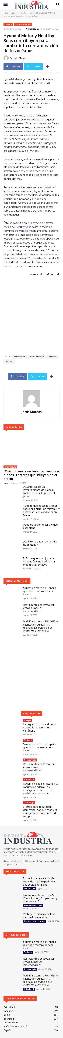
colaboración (19, 356)
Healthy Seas (23, 227)
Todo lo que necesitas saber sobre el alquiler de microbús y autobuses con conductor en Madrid (41, 510)
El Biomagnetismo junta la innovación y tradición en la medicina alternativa (39, 561)
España (13, 13)
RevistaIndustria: (13, 861)
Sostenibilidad (23, 24)
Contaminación (37, 356)
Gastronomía (30, 760)
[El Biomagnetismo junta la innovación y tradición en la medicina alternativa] (12, 563)
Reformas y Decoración (34, 921)
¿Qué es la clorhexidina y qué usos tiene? (40, 526)
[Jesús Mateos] (7, 58)
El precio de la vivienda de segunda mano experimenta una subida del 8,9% (40, 881)
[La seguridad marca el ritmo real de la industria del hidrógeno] (12, 725)
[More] (47, 66)
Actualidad (29, 779)
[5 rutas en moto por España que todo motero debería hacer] (12, 593)
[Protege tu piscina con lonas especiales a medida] (12, 919)
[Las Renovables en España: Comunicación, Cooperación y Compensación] (12, 900)
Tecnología (29, 802)
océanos (9, 361)
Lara (6, 483)
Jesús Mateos (20, 58)
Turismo (28, 740)
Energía (27, 720)
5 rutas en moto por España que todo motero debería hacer (39, 591)
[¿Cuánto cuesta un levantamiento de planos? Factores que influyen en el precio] (31, 448)
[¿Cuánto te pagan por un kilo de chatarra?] (12, 546)
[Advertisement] (31, 316)
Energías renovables (33, 905)
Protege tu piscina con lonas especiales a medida (40, 915)
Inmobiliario (29, 888)
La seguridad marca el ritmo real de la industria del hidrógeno (39, 727)
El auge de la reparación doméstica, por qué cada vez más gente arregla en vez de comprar (40, 811)
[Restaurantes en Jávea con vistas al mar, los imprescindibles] (12, 610)
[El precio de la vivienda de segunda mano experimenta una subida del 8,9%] (12, 883)
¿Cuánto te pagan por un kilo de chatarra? (40, 543)
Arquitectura (10, 467)
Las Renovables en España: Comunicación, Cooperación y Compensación (40, 898)
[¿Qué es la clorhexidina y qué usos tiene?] (12, 530)
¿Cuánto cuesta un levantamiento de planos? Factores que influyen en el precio (31, 475)
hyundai (52, 356)
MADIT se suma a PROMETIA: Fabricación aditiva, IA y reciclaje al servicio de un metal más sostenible (40, 626)
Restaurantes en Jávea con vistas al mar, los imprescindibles (39, 608)
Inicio (6, 13)
